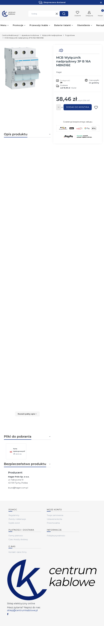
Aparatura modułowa (30, 35)
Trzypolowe (70, 35)
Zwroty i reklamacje (17, 519)
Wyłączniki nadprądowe (52, 35)
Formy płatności (15, 536)
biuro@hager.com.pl (18, 488)
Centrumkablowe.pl (10, 35)
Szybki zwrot (14, 523)
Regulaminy (13, 515)
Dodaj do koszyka (77, 107)
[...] (25, 68)
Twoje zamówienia (55, 515)
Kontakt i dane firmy (17, 552)
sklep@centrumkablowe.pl (22, 610)
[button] (64, 13)
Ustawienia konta (54, 519)
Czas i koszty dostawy (18, 539)
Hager (59, 72)
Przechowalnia (53, 523)
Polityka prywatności (56, 536)
